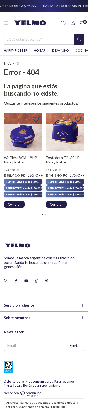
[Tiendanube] (23, 396)
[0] (81, 23)
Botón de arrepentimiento (41, 385)
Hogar (39, 50)
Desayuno (60, 50)
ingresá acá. (12, 385)
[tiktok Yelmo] (36, 281)
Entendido (58, 407)
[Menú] (6, 23)
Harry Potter (15, 50)
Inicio (7, 63)
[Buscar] (79, 39)
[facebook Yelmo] (16, 281)
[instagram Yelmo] (6, 281)
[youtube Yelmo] (26, 281)
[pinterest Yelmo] (47, 281)
